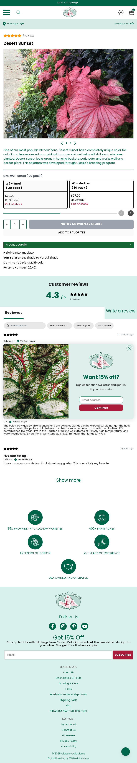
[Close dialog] (129, 348)
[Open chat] (125, 751)
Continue (101, 408)
